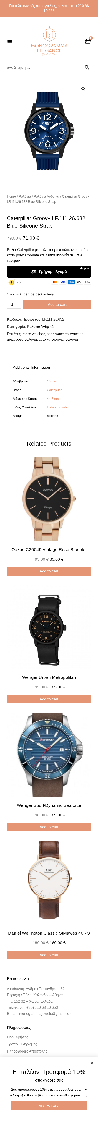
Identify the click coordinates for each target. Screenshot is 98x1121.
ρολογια (71, 339)
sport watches (57, 334)
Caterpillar (54, 390)
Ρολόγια (25, 196)
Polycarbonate (57, 407)
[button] (9, 41)
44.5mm (53, 398)
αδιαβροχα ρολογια (22, 339)
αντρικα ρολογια (51, 339)
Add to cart (57, 304)
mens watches (33, 334)
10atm (51, 381)
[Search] (87, 67)
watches (76, 334)
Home (11, 196)
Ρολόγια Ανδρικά (46, 196)
